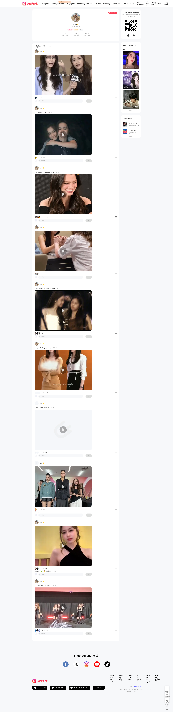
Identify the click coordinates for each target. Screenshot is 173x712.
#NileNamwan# (39, 585)
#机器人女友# (39, 407)
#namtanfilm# (39, 288)
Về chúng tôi (129, 4)
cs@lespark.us (137, 686)
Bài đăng (106, 4)
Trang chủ (45, 4)
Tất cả (50, 112)
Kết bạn (98, 4)
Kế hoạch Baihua (58, 4)
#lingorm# (38, 348)
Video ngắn (117, 4)
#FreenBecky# (39, 172)
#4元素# (37, 112)
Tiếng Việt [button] (153, 3)
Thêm (131, 111)
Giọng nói (71, 4)
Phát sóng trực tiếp (84, 4)
